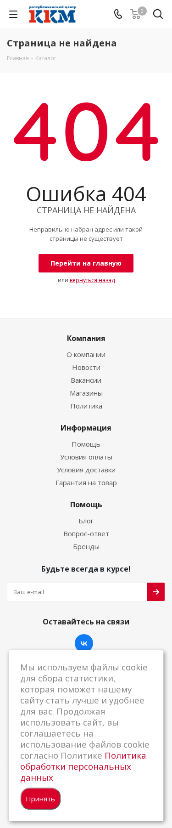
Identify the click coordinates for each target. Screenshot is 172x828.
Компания (86, 338)
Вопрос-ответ (86, 533)
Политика (86, 405)
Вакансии (86, 380)
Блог (86, 520)
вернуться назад (92, 280)
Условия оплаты (86, 456)
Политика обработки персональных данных (83, 766)
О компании (86, 354)
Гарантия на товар (86, 482)
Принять (40, 798)
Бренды (86, 546)
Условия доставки (86, 469)
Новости (86, 367)
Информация (86, 428)
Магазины (86, 392)
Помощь (86, 443)
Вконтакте (84, 643)
